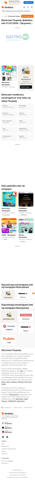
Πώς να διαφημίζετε (7, 461)
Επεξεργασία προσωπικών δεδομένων (17, 477)
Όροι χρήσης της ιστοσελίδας (17, 475)
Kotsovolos (21, 401)
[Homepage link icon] (2, 407)
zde (21, 371)
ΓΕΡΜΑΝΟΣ (12, 401)
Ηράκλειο (14, 382)
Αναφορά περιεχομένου (8, 449)
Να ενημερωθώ (28, 16)
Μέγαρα (21, 382)
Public (26, 399)
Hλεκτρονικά (13, 394)
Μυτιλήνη (28, 382)
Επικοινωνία (5, 446)
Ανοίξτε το (28, 2)
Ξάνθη (3, 384)
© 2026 (17, 470)
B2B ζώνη (4, 463)
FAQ (2, 444)
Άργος (3, 382)
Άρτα (8, 382)
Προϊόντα (4, 454)
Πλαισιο (4, 401)
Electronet (19, 399)
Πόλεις (3, 451)
